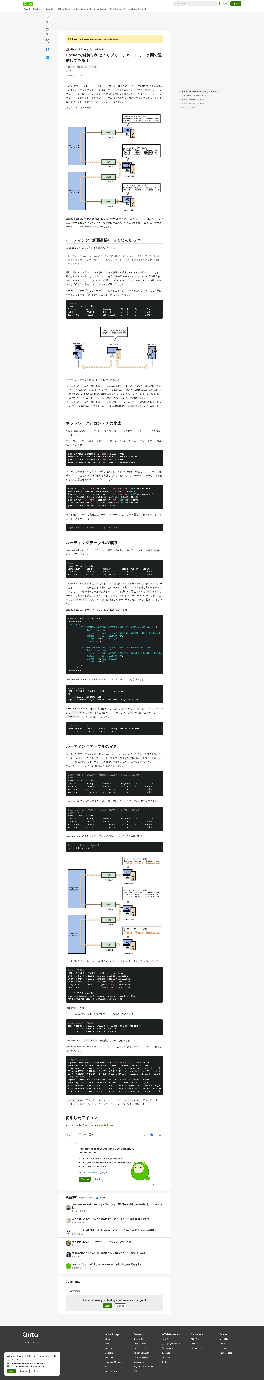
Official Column (82, 9)
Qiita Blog (223, 1348)
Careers (222, 1344)
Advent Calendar (141, 1353)
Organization (100, 9)
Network (70, 67)
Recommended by (87, 1198)
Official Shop (196, 1348)
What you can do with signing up (93, 1172)
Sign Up (120, 1306)
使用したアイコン (187, 107)
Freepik (87, 1125)
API (135, 1371)
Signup (236, 3)
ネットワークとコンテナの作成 (193, 95)
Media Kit (109, 1357)
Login (224, 3)
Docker (79, 67)
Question (50, 9)
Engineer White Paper (143, 1366)
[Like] (47, 17)
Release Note (140, 1339)
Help (107, 1366)
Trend (27, 9)
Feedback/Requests (114, 1362)
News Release (225, 1353)
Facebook (166, 1353)
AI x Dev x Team (137, 9)
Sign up (23, 1371)
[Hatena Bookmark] (47, 58)
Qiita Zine (195, 1344)
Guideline (109, 1353)
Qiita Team (195, 1339)
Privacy (108, 1348)
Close (36, 1371)
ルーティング (91, 67)
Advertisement (111, 1371)
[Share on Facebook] (47, 49)
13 (47, 22)
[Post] (47, 41)
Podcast (166, 1362)
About (107, 1339)
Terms (108, 1344)
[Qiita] (28, 4)
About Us (223, 1339)
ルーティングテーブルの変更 (192, 103)
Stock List (37, 9)
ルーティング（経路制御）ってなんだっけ (198, 91)
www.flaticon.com (107, 1125)
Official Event (63, 9)
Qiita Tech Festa (141, 1357)
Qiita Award (139, 1362)
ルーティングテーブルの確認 (192, 99)
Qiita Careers (117, 9)
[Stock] (47, 29)
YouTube (166, 1357)
